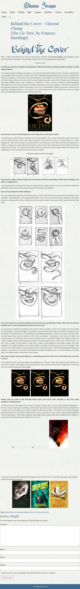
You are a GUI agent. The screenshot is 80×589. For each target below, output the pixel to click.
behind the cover (11, 512)
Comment (4, 524)
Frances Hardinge (23, 512)
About (12, 12)
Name (2, 549)
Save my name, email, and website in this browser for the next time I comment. (28, 573)
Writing (21, 12)
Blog (29, 12)
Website (3, 565)
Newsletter (69, 12)
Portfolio (48, 12)
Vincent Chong (43, 512)
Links (3, 16)
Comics (58, 12)
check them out (35, 417)
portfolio (48, 477)
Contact (37, 12)
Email (2, 557)
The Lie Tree (34, 512)
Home (4, 12)
